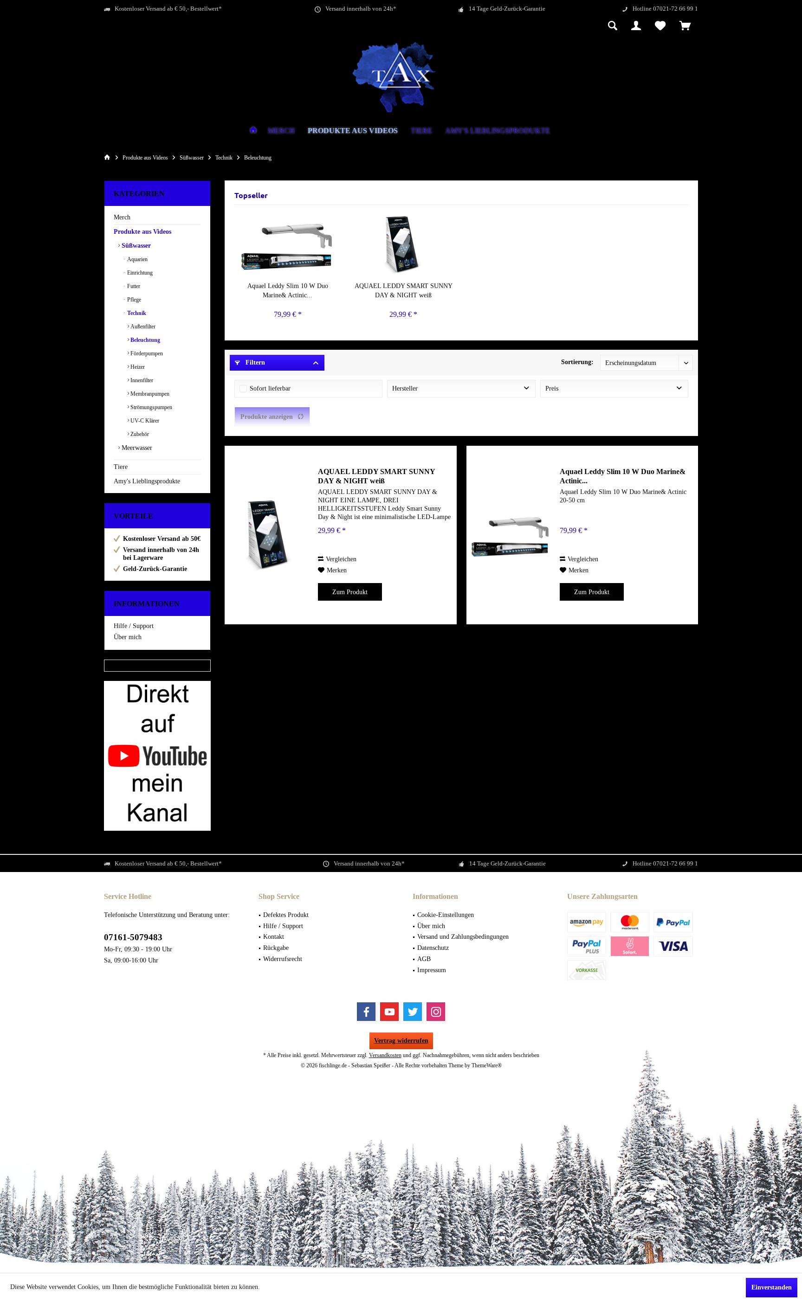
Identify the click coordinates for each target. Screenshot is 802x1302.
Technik (136, 313)
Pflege (133, 299)
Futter (133, 286)
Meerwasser (136, 447)
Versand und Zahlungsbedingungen (463, 936)
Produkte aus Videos (142, 231)
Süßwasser (135, 245)
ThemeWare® (487, 1065)
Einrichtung (139, 272)
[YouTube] (389, 1011)
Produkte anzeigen (266, 416)
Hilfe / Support (134, 625)
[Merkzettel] (660, 26)
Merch (122, 217)
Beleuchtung (144, 340)
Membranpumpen (149, 394)
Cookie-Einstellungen (445, 914)
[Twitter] (412, 1011)
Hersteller (405, 388)
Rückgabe (276, 947)
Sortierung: (577, 362)
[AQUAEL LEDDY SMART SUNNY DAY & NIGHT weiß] (404, 244)
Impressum (431, 970)
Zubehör (139, 434)
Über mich (128, 637)
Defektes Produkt (286, 914)
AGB (424, 959)
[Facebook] (366, 1011)
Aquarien (137, 259)
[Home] (253, 131)
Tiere (121, 466)
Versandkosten (385, 1055)
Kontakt (273, 936)
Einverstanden (771, 1287)
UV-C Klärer (144, 420)
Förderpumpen (146, 353)
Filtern (254, 362)
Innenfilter (141, 380)
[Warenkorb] (685, 26)
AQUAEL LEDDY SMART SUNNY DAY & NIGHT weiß (404, 290)
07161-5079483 (133, 937)
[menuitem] (685, 26)
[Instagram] (436, 1011)
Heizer (137, 367)
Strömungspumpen (150, 407)
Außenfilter (142, 326)
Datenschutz (433, 947)
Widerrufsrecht (282, 959)
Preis (551, 388)
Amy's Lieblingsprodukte (147, 481)
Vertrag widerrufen (401, 1040)
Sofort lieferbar (270, 388)
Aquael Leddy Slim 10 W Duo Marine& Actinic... (287, 290)
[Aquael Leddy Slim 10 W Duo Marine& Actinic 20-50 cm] (288, 244)
